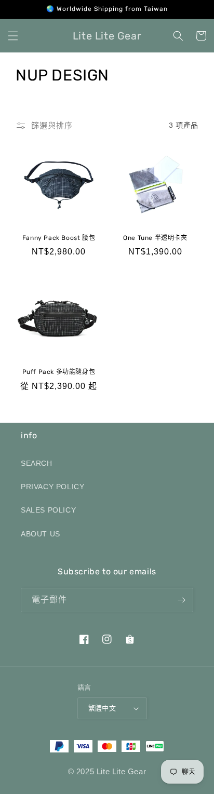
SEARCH (36, 463)
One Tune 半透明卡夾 (155, 237)
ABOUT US (40, 534)
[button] (13, 35)
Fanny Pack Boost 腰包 (58, 237)
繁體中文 (102, 708)
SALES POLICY (48, 510)
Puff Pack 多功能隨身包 (59, 371)
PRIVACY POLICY (52, 486)
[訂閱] (181, 600)
